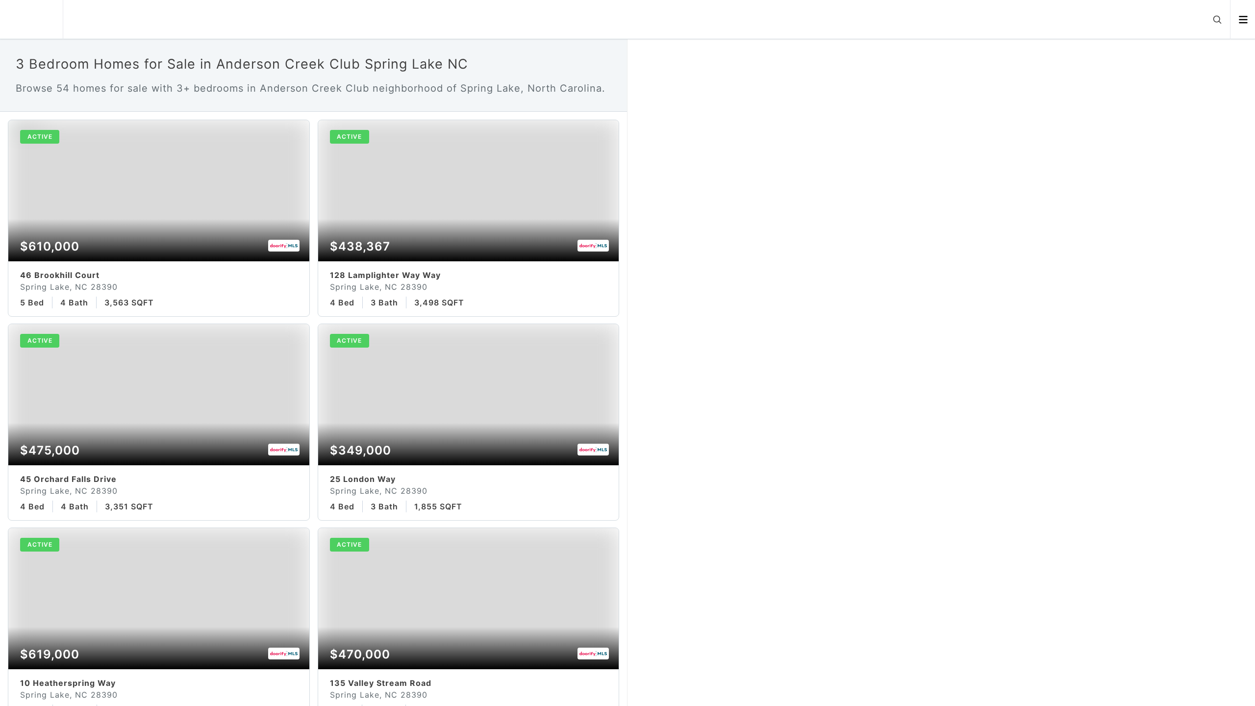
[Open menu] (1243, 20)
